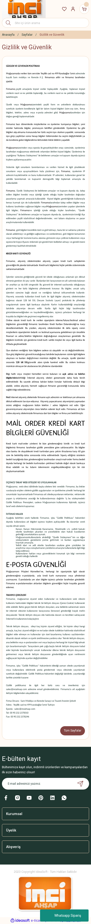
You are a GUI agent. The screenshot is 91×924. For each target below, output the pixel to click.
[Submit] (80, 784)
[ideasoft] (20, 920)
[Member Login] (73, 9)
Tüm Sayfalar (72, 730)
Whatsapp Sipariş (67, 915)
